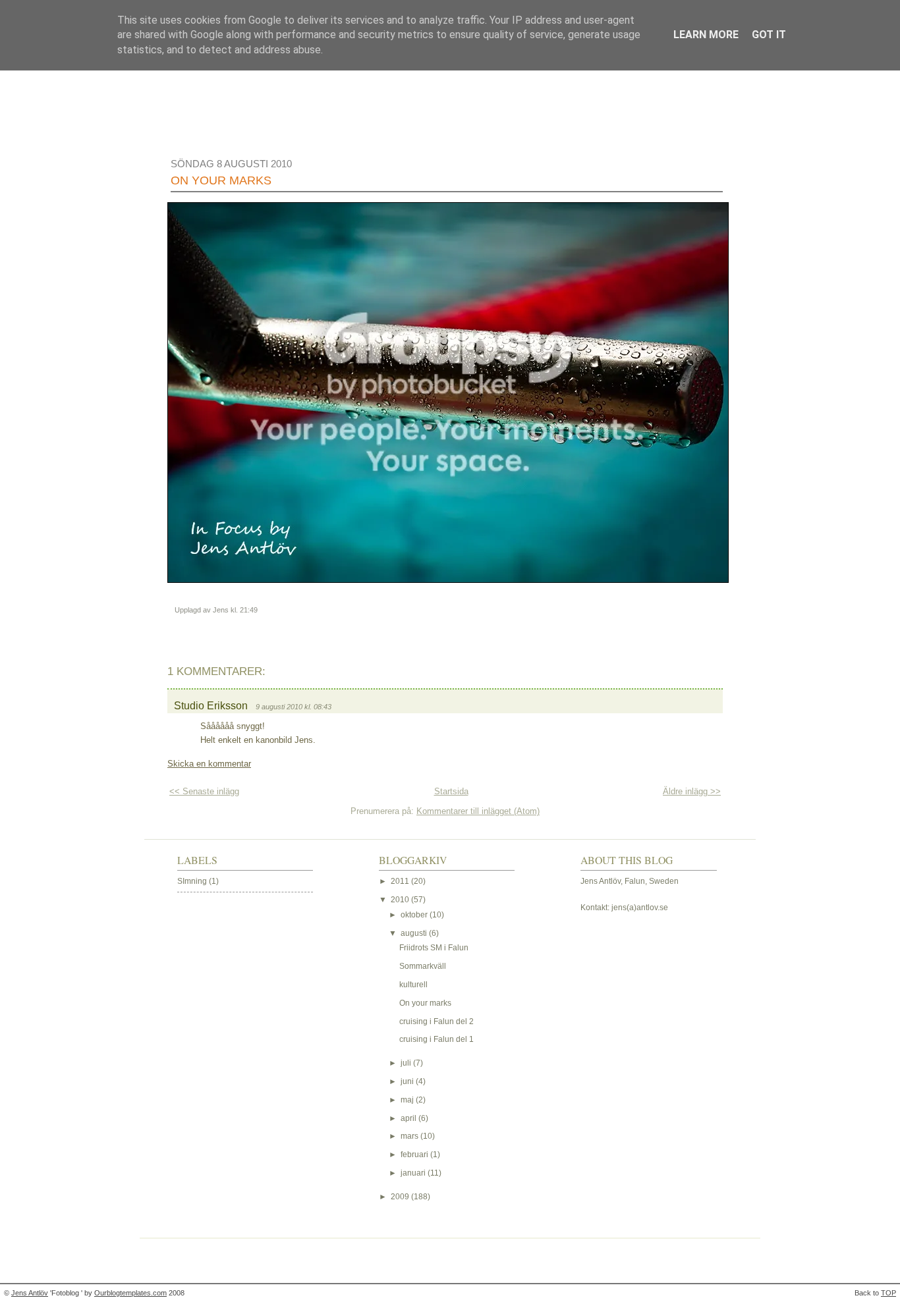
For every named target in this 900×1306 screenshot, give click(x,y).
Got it (769, 34)
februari (415, 1154)
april (409, 1118)
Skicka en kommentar (209, 764)
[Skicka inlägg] (261, 610)
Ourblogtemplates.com (130, 1293)
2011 (401, 881)
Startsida (451, 791)
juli (407, 1063)
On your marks (221, 180)
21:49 (249, 610)
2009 (401, 1196)
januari (414, 1173)
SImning (192, 881)
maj (408, 1099)
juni (408, 1081)
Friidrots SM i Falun (433, 947)
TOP (888, 1293)
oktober (415, 914)
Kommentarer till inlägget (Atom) (478, 811)
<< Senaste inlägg (204, 791)
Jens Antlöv (29, 1293)
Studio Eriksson (211, 705)
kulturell (413, 984)
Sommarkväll (422, 966)
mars (410, 1136)
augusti (415, 933)
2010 (401, 899)
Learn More (706, 34)
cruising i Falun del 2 (436, 1021)
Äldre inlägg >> (692, 791)
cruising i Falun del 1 (436, 1039)
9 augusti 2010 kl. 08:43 (293, 707)
